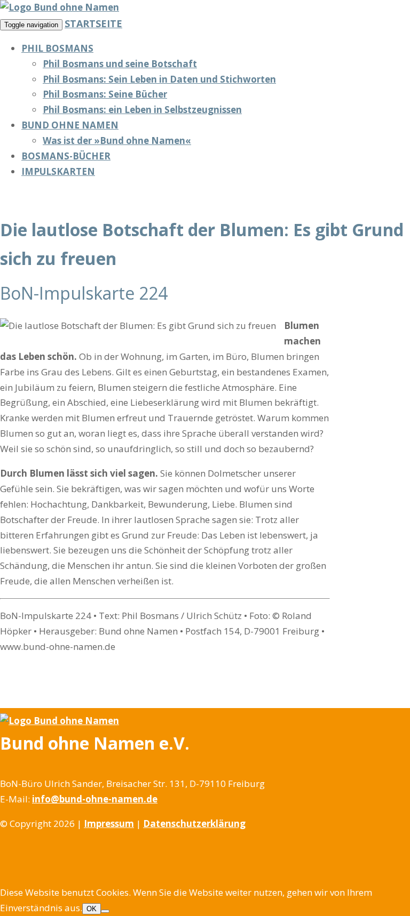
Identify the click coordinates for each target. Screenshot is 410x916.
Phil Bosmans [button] (57, 48)
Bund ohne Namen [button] (70, 125)
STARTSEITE (93, 23)
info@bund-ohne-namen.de (94, 799)
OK (91, 909)
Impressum (109, 823)
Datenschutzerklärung (194, 823)
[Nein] (105, 911)
